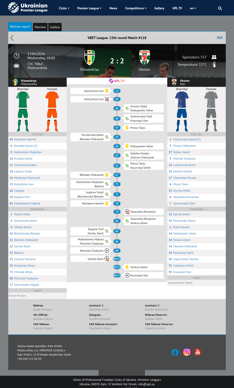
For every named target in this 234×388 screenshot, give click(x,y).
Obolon (144, 69)
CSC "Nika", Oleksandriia (37, 66)
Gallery (159, 8)
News (113, 8)
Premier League (88, 8)
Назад (12, 37)
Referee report (20, 26)
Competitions (134, 8)
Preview (40, 27)
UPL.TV (177, 8)
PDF (220, 37)
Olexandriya (89, 69)
